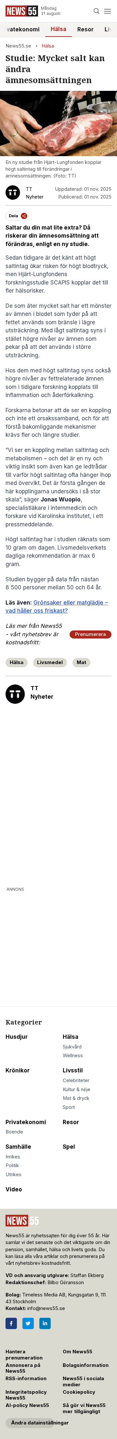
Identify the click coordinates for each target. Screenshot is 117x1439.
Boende (14, 1132)
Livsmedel (50, 662)
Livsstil (73, 1070)
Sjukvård (72, 1047)
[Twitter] (28, 1323)
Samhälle (18, 1147)
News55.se (18, 46)
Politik (12, 1165)
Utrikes (13, 1174)
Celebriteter (76, 1080)
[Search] (97, 11)
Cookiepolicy (79, 1392)
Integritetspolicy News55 (26, 1395)
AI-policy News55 (27, 1405)
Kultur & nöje (76, 1089)
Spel (69, 1147)
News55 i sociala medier (83, 1382)
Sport (69, 1107)
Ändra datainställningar (32, 1423)
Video (14, 1189)
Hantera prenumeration (24, 1355)
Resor (85, 29)
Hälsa (58, 29)
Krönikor (18, 1070)
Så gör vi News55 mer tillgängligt (84, 1408)
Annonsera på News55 (23, 1368)
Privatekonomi (26, 1122)
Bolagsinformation (86, 1365)
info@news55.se (46, 1308)
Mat (81, 662)
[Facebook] (11, 1323)
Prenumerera (90, 634)
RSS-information (26, 1378)
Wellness (73, 1055)
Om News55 (77, 1352)
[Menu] (107, 11)
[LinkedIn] (45, 1323)
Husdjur (17, 1037)
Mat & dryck (76, 1098)
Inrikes (13, 1157)
